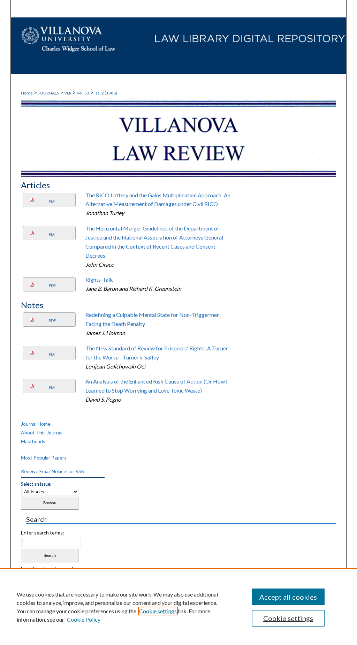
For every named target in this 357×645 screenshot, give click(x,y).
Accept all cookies (288, 597)
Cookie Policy (83, 619)
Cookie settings (158, 611)
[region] (178, 606)
